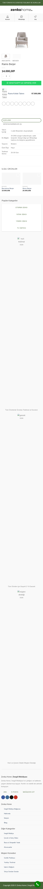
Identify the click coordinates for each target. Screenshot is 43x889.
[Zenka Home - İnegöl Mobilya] (21, 9)
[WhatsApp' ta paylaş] (4, 103)
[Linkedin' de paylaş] (24, 103)
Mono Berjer (27, 188)
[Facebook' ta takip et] (3, 797)
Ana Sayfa (6, 61)
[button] (3, 9)
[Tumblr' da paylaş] (29, 103)
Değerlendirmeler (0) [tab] (12, 124)
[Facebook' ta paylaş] (8, 103)
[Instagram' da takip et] (7, 797)
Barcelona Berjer (8, 188)
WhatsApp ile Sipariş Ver (22, 83)
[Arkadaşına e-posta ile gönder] (16, 103)
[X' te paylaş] (12, 103)
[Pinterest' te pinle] (20, 103)
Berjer (15, 61)
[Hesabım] (40, 9)
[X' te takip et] (11, 797)
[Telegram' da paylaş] (33, 103)
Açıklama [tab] (7, 120)
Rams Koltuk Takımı (16, 94)
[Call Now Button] (37, 884)
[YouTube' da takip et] (16, 797)
